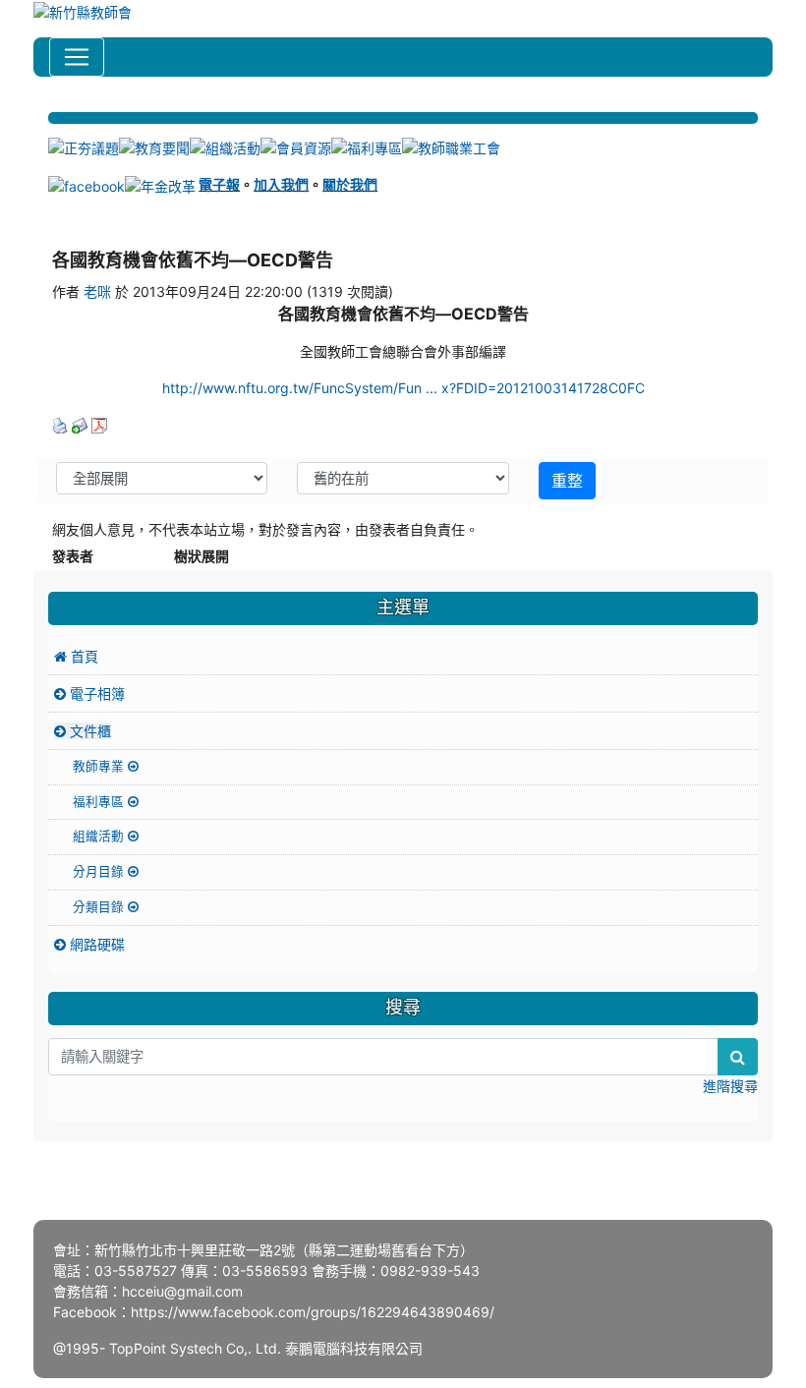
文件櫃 (88, 731)
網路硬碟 (95, 944)
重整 (567, 481)
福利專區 (100, 801)
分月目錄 (100, 871)
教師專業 (100, 766)
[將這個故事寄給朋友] (79, 424)
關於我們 (349, 184)
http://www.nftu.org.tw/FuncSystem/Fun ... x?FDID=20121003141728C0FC (403, 387)
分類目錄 (100, 906)
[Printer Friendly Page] (60, 424)
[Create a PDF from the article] (99, 424)
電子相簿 (95, 693)
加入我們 (281, 184)
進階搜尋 (730, 1085)
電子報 (219, 184)
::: (51, 104)
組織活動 (100, 836)
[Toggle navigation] (76, 57)
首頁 (82, 656)
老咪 (97, 291)
